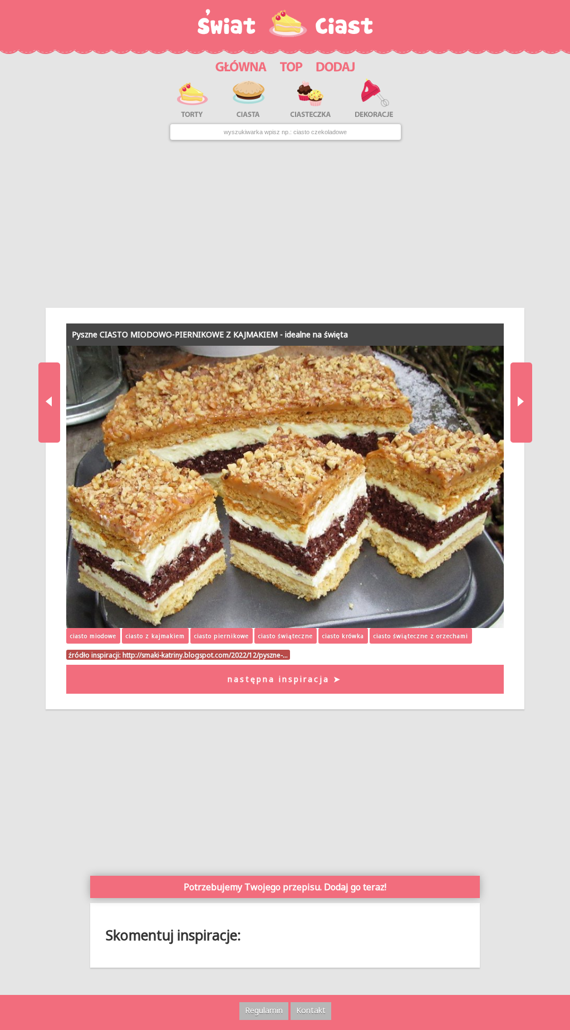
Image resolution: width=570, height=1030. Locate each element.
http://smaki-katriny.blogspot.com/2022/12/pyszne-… (205, 654)
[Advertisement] (284, 224)
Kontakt (311, 1010)
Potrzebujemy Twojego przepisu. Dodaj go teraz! (285, 887)
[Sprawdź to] (291, 65)
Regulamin (264, 1010)
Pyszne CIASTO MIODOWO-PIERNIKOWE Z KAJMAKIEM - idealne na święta (210, 334)
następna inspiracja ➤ (285, 679)
